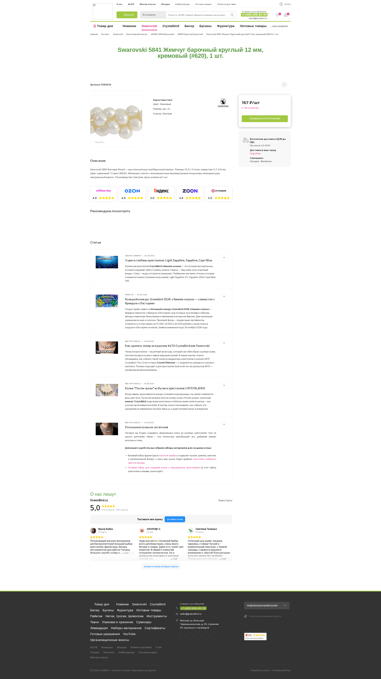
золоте (162, 455)
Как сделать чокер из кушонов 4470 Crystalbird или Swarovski (167, 345)
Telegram (198, 637)
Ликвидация (99, 628)
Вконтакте (182, 637)
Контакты (108, 652)
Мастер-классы (99, 657)
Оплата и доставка (141, 647)
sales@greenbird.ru (258, 18)
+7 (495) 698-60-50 (254, 14)
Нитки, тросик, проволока (124, 616)
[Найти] (232, 14)
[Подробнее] (224, 257)
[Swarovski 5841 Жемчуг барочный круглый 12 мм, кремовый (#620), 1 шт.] (116, 121)
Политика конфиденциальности (265, 616)
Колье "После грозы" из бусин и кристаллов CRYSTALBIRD (165, 388)
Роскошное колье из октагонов (146, 427)
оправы (140, 462)
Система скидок (148, 652)
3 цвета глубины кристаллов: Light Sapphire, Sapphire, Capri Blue (168, 260)
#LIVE (93, 647)
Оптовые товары (148, 610)
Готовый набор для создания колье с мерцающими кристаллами (164, 467)
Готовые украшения (105, 634)
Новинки (122, 604)
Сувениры (143, 622)
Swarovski (139, 604)
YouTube (129, 634)
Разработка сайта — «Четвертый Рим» (271, 670)
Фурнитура (125, 610)
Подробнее (255, 153)
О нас (159, 647)
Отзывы (94, 652)
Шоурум (122, 647)
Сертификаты (155, 628)
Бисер (94, 610)
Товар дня (101, 604)
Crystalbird (157, 604)
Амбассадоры (126, 652)
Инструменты (157, 616)
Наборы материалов (126, 628)
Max (190, 637)
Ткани (94, 622)
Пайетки (96, 616)
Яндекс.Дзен (213, 637)
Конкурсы (107, 647)
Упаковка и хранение (117, 622)
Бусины (108, 610)
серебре (172, 455)
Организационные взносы (109, 640)
